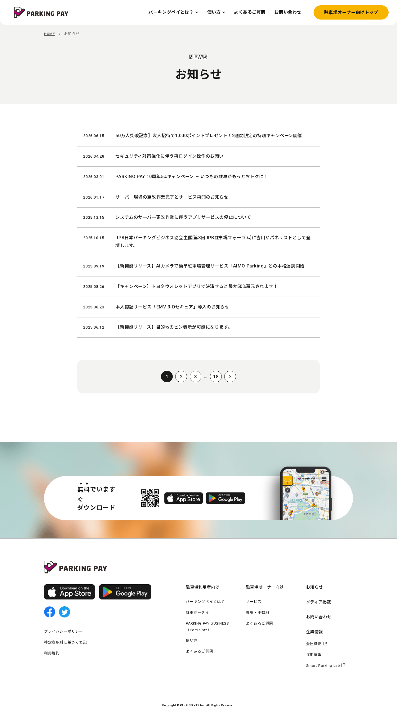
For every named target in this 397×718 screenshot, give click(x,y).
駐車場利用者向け (203, 587)
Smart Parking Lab (323, 665)
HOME (49, 34)
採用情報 (314, 655)
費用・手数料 (257, 612)
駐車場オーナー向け (265, 587)
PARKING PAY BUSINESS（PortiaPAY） (207, 626)
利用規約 (52, 653)
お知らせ (314, 587)
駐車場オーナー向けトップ (351, 12)
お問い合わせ (318, 617)
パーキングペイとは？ (205, 601)
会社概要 (314, 644)
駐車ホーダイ (197, 612)
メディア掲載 (318, 602)
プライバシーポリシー (63, 631)
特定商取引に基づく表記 (65, 642)
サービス (253, 601)
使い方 (192, 640)
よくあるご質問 (199, 651)
